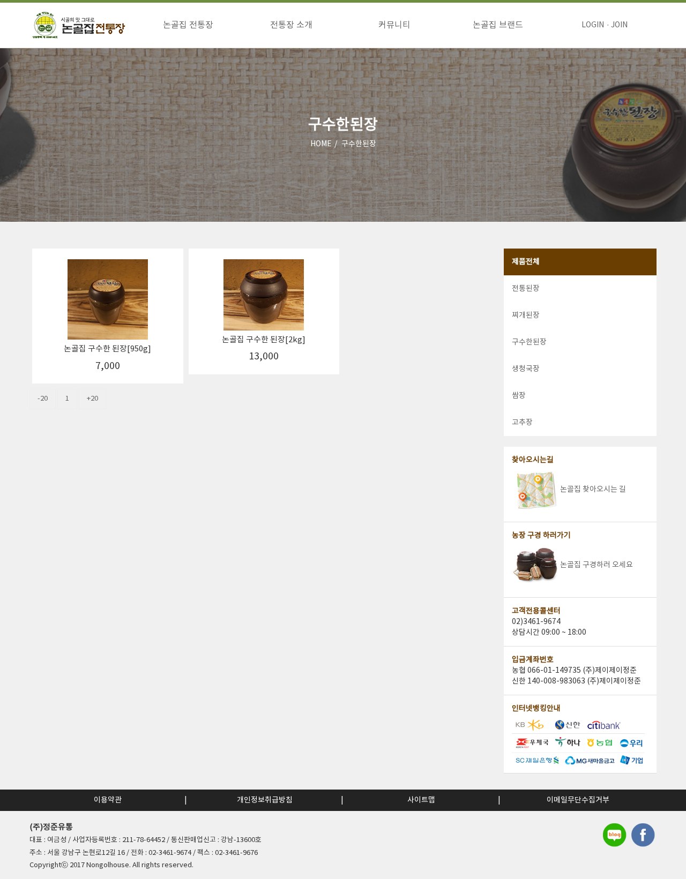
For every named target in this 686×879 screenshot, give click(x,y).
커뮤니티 (394, 25)
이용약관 (108, 800)
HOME (321, 144)
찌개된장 (526, 315)
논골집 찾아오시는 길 (593, 489)
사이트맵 (421, 800)
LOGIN (592, 25)
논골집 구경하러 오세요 (596, 565)
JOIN (619, 25)
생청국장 (526, 369)
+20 (92, 399)
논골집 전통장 (188, 25)
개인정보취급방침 (265, 800)
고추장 (522, 422)
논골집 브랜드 (498, 25)
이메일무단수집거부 (578, 800)
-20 (43, 399)
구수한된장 (358, 144)
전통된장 (526, 288)
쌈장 (519, 396)
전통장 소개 (291, 25)
